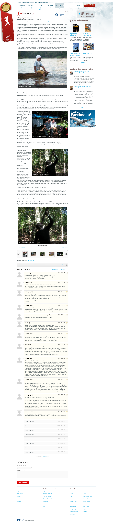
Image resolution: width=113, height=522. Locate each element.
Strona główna (21, 5)
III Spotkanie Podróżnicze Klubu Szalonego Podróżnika (81, 72)
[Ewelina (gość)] (19, 284)
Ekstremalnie (85, 491)
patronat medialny (23, 21)
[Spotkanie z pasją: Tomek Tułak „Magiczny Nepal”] (88, 28)
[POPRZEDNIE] (18, 254)
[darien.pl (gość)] (19, 293)
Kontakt (78, 5)
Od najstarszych (64, 269)
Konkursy (85, 493)
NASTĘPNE (65, 247)
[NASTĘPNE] (66, 254)
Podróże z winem (86, 501)
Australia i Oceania (47, 503)
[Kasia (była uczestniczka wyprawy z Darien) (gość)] (19, 317)
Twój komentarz (21, 470)
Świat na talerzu (86, 506)
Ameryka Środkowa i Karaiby (49, 498)
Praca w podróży (73, 501)
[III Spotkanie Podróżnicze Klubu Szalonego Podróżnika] (71, 73)
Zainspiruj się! (72, 514)
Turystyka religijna (73, 509)
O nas (69, 5)
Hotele (18, 498)
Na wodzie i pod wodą (87, 496)
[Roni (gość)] (19, 275)
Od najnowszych (55, 269)
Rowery (84, 503)
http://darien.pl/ (30, 260)
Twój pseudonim (21, 465)
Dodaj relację (88, 4)
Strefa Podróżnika (59, 5)
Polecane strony (86, 498)
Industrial (71, 493)
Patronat (33, 9)
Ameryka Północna (47, 496)
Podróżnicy (72, 503)
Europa (44, 509)
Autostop (71, 491)
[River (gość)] (19, 346)
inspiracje (40, 21)
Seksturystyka (73, 506)
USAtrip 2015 (87, 53)
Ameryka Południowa (47, 493)
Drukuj (63, 265)
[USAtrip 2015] (88, 47)
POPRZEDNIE (21, 247)
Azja (44, 506)
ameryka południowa (32, 21)
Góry (71, 496)
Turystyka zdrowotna (74, 511)
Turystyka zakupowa (87, 509)
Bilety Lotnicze (31, 5)
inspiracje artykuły (47, 21)
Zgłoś (67, 273)
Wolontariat (85, 511)
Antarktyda (45, 501)
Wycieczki (50, 5)
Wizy (41, 5)
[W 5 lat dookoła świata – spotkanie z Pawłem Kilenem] (71, 88)
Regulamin (19, 501)
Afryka (44, 491)
